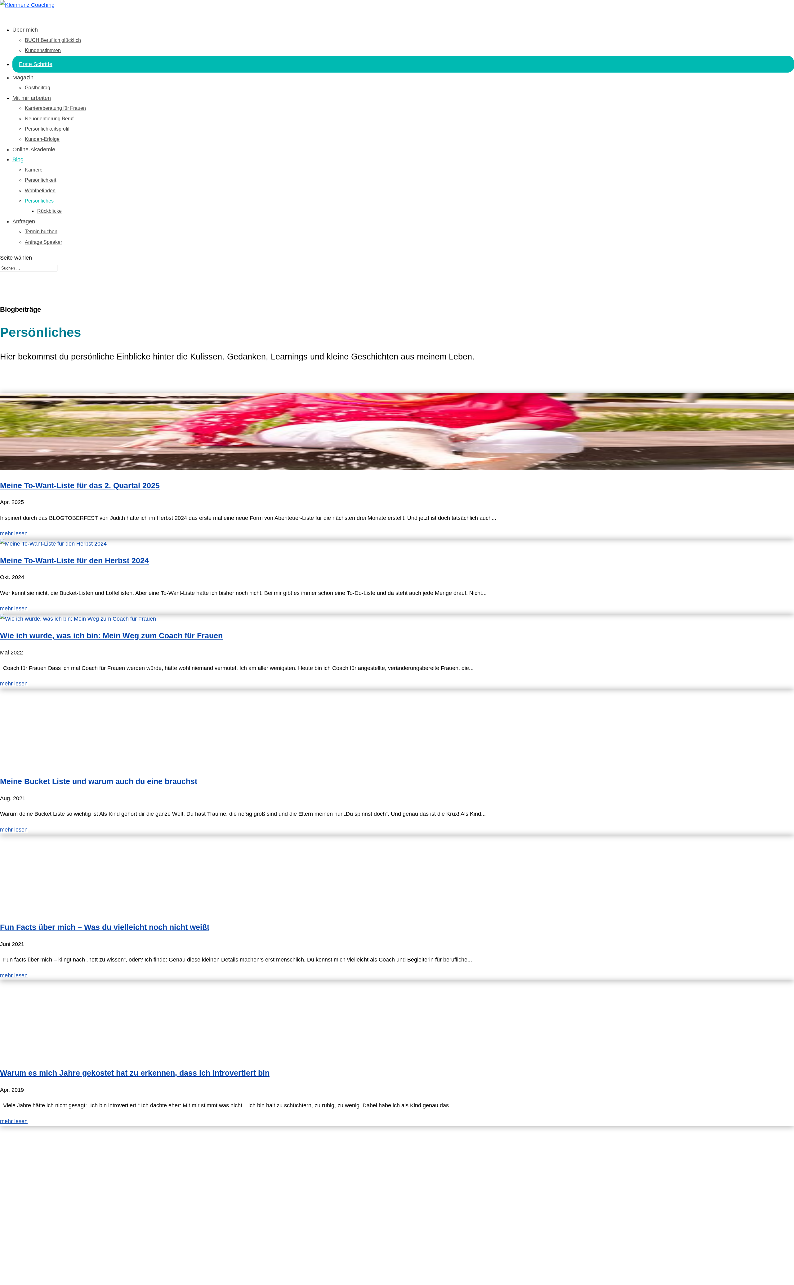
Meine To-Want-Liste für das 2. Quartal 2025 (80, 485)
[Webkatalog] (46, 1255)
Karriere (33, 169)
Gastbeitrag (37, 87)
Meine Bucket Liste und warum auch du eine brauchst (98, 781)
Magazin (22, 77)
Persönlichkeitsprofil (47, 129)
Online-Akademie (33, 149)
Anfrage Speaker (43, 242)
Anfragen (23, 221)
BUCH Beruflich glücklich (53, 40)
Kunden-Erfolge (42, 139)
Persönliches (39, 200)
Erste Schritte (35, 64)
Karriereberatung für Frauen (55, 108)
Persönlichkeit (40, 180)
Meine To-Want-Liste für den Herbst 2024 (74, 560)
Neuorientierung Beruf (49, 118)
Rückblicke (49, 211)
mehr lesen (14, 533)
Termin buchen (41, 231)
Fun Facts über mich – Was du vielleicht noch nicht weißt (104, 927)
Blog (18, 159)
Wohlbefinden (40, 190)
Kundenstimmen (43, 50)
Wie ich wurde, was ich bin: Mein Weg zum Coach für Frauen (111, 635)
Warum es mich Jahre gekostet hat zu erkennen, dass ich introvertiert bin (135, 1073)
